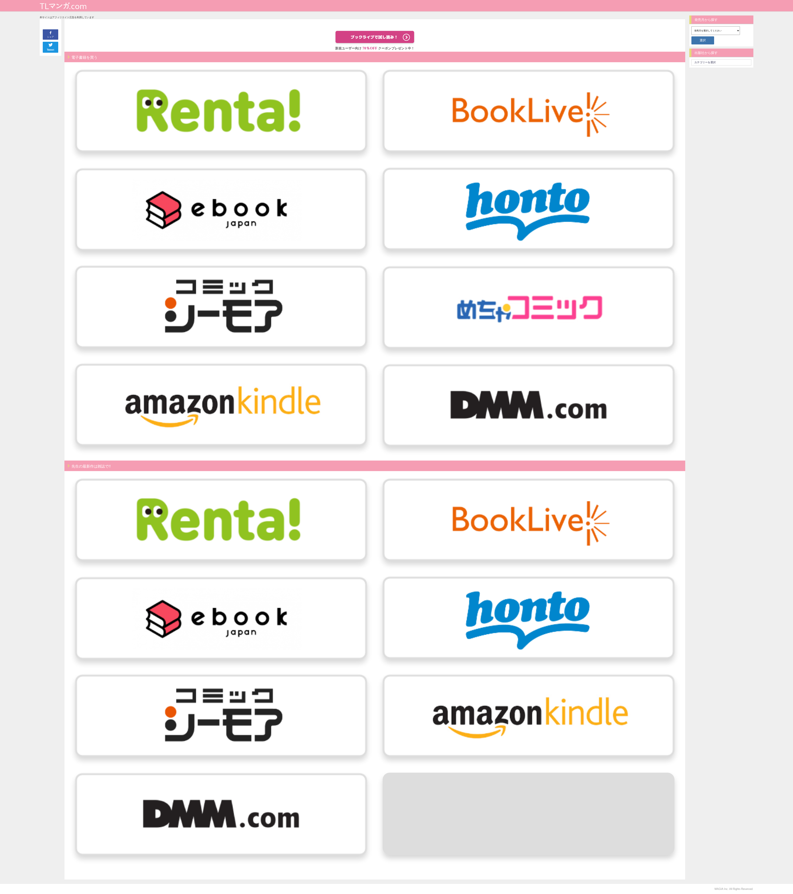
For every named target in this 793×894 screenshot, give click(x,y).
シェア (50, 37)
